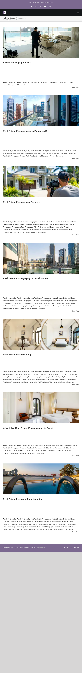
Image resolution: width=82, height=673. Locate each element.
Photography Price (31, 227)
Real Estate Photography (68, 153)
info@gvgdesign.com (46, 2)
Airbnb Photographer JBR (17, 62)
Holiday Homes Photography (32, 303)
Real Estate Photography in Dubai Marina (25, 278)
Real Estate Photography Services (14, 156)
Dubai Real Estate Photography (22, 153)
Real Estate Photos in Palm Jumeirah (23, 499)
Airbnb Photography (40, 82)
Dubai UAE (69, 521)
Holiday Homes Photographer (57, 82)
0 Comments (21, 85)
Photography (60, 303)
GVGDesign (41, 547)
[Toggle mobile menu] (78, 13)
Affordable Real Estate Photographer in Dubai (28, 428)
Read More (75, 87)
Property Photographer (36, 306)
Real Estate (37, 153)
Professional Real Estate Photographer (50, 227)
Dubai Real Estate (57, 151)
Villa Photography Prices (46, 156)
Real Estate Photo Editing (17, 354)
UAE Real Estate (31, 156)
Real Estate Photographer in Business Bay (26, 131)
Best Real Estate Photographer (41, 151)
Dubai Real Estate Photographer (61, 222)
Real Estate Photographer (50, 153)
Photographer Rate (18, 227)
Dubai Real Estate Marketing (12, 521)
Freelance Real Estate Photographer (32, 224)
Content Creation (57, 298)
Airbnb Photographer (9, 82)
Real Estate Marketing (51, 306)
